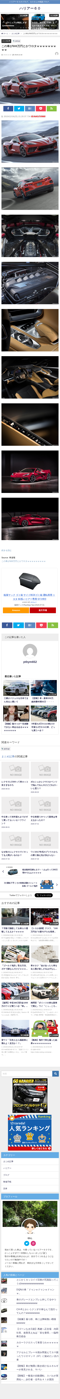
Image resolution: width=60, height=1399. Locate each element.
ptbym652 (30, 661)
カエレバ (33, 602)
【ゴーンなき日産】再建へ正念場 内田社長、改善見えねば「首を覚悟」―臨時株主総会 (37, 1332)
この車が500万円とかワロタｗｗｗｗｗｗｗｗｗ (23, 561)
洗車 (5, 1189)
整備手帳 (7, 1182)
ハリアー (7, 1168)
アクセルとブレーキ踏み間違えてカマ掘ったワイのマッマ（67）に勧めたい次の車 (37, 1356)
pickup (17, 41)
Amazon (16, 610)
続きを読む (6, 550)
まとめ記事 (6, 41)
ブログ (6, 1175)
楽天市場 (43, 610)
